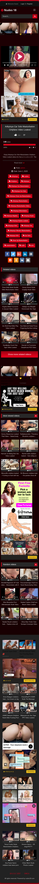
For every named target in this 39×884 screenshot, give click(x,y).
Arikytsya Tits (27, 225)
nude (23, 245)
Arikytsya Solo (12, 225)
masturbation (10, 245)
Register (30, 4)
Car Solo (27, 235)
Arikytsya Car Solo (20, 191)
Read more (18, 163)
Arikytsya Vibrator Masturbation (20, 230)
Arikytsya (15, 176)
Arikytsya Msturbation (20, 211)
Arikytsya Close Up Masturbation (20, 196)
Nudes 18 (9, 10)
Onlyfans (14, 181)
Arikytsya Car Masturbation (20, 186)
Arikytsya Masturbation (19, 201)
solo (32, 245)
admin (22, 168)
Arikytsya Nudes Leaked (20, 221)
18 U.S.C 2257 (15, 873)
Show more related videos (19, 354)
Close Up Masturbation (19, 240)
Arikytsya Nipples (11, 216)
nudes (26, 176)
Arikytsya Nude (29, 216)
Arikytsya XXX (14, 235)
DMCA (26, 873)
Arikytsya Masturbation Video (20, 206)
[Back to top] (32, 878)
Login (22, 4)
